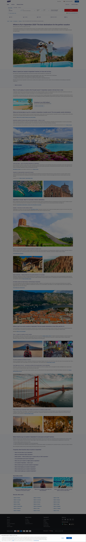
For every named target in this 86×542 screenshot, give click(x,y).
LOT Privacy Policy (36, 540)
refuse (13, 540)
